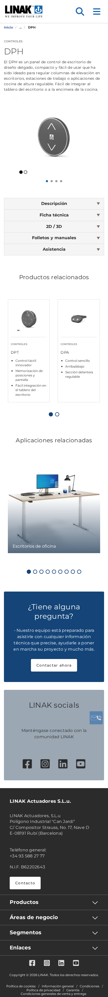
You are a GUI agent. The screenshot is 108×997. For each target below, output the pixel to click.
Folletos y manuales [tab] (54, 237)
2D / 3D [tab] (54, 226)
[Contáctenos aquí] (96, 717)
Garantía (72, 990)
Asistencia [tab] (54, 249)
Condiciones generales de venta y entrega (53, 994)
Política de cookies (21, 986)
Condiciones (89, 986)
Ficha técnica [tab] (54, 215)
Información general (58, 986)
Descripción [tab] (54, 203)
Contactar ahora (54, 665)
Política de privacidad (43, 990)
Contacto (25, 883)
